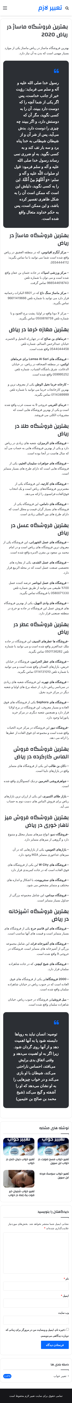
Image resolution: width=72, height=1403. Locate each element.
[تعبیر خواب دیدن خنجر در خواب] (18, 1147)
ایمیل (65, 1295)
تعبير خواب (60, 1376)
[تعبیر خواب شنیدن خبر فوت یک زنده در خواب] (18, 1179)
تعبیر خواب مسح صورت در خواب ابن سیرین (53, 1161)
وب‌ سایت (63, 1312)
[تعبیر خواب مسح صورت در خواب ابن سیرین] (53, 1147)
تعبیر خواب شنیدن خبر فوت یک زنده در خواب (21, 1193)
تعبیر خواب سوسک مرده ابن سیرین (54, 1175)
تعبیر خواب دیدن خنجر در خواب (20, 1161)
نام (66, 1278)
